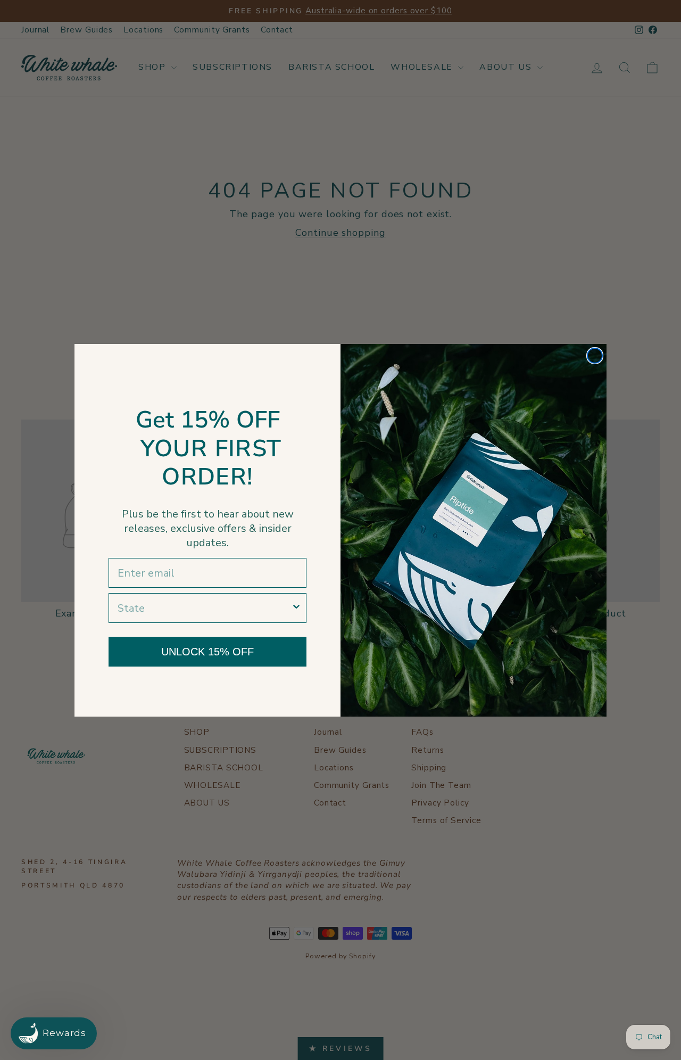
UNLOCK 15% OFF (207, 652)
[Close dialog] (594, 355)
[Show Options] (296, 608)
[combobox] (204, 608)
